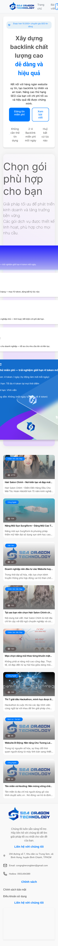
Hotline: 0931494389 (19, 874)
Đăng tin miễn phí (19, 113)
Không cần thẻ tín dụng (14, 134)
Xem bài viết (40, 114)
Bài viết (53, 6)
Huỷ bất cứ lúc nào (45, 134)
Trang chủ (40, 6)
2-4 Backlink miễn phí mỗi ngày (30, 134)
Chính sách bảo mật (14, 889)
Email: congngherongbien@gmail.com (28, 865)
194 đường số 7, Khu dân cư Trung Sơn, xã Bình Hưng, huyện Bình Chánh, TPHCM (31, 856)
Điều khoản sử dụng (15, 896)
